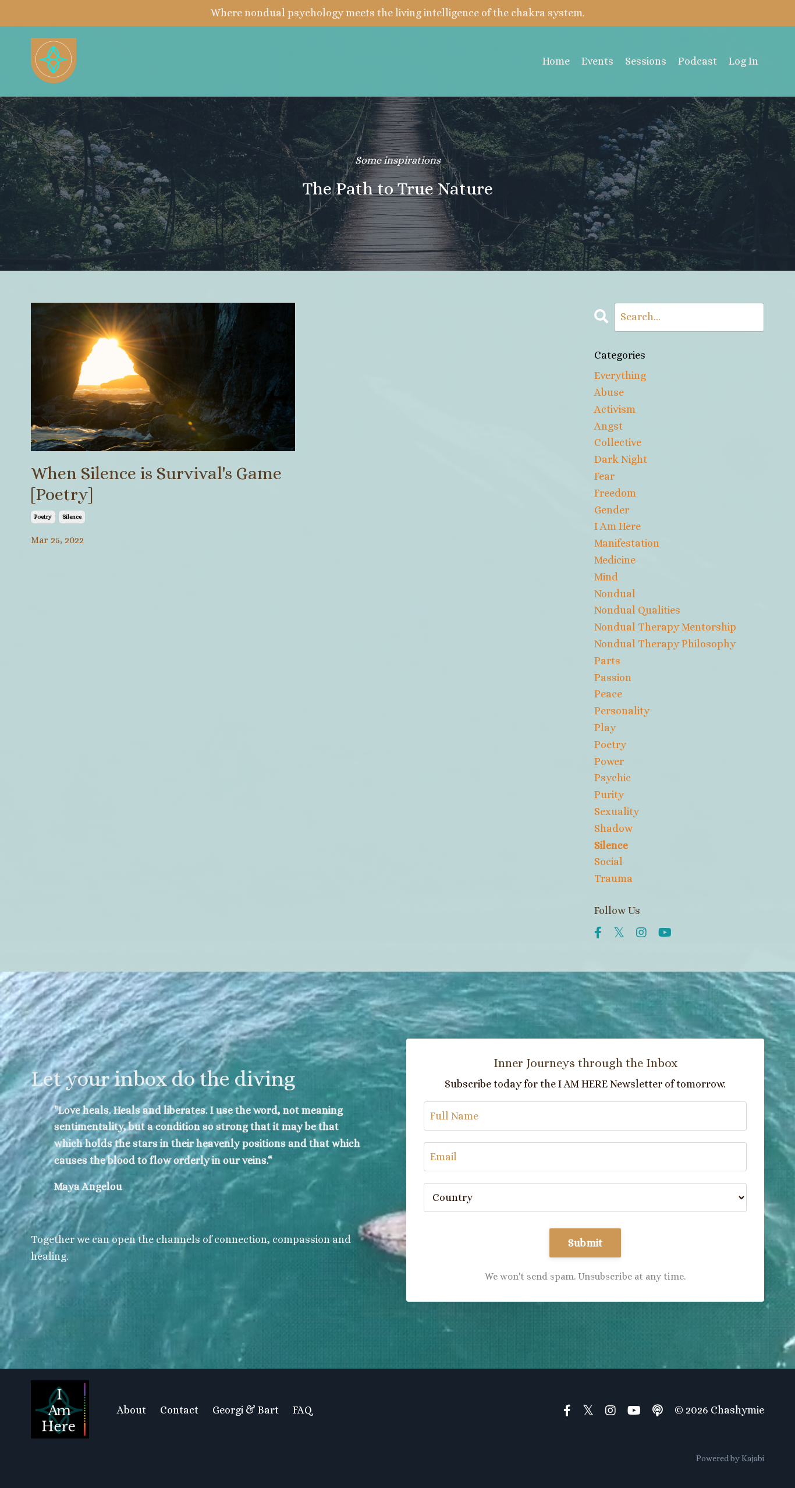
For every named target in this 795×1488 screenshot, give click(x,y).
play (605, 728)
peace (608, 694)
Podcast (697, 61)
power (609, 761)
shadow (613, 828)
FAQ (302, 1410)
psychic (612, 778)
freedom (615, 493)
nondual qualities (637, 610)
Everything (620, 375)
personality (622, 711)
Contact (179, 1410)
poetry (43, 516)
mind (606, 577)
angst (608, 426)
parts (607, 661)
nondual (615, 594)
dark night (620, 459)
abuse (609, 392)
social (608, 861)
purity (609, 794)
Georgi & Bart (245, 1410)
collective (617, 442)
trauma (613, 878)
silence (71, 516)
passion (612, 677)
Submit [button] (585, 1243)
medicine (615, 560)
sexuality (616, 811)
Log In (743, 61)
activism (615, 409)
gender (611, 510)
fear (604, 476)
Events (597, 61)
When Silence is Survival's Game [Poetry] (156, 483)
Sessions (645, 61)
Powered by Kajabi (730, 1458)
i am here (617, 526)
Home (556, 61)
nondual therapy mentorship (665, 627)
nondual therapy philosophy (665, 644)
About (131, 1410)
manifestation (626, 543)
